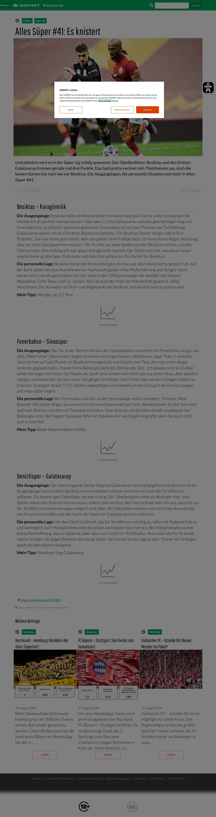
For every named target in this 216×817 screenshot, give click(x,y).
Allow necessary (122, 110)
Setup (70, 110)
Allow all (147, 110)
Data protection (104, 101)
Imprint (115, 101)
